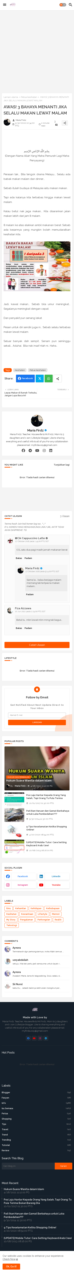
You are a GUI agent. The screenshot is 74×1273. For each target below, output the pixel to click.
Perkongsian (44, 920)
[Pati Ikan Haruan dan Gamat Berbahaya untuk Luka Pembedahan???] (14, 815)
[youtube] (37, 450)
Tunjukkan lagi (62, 464)
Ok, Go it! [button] (11, 1266)
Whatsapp (49, 378)
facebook (23, 876)
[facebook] (23, 450)
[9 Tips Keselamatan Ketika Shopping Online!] (14, 831)
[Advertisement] (37, 51)
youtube (56, 885)
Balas (19, 558)
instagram (23, 885)
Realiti (58, 920)
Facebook (27, 378)
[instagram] (44, 450)
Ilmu (8, 908)
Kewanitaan (27, 914)
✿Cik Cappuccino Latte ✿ (31, 538)
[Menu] (4, 4)
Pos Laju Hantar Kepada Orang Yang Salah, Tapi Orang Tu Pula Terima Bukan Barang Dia (46, 798)
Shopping (36, 1119)
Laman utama (11, 97)
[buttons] (28, 1038)
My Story (10, 920)
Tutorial (36, 1145)
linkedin (56, 876)
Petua (36, 1113)
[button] (62, 5)
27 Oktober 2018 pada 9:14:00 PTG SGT (42, 571)
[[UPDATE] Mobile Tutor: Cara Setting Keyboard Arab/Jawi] (14, 846)
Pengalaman (26, 920)
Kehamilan (20, 908)
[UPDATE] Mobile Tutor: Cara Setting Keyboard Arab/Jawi (46, 844)
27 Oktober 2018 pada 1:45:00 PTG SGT (32, 541)
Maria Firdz (35, 430)
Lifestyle (42, 914)
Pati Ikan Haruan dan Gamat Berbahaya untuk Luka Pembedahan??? (47, 812)
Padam (28, 558)
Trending (36, 1140)
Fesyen (36, 1098)
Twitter (40, 378)
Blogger (36, 1092)
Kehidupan (36, 908)
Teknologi (11, 925)
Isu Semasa (36, 1108)
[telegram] (30, 450)
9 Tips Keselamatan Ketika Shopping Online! (46, 828)
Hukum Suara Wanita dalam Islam (24, 1189)
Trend (36, 1135)
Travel (36, 1129)
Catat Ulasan (37, 645)
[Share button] (58, 378)
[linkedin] (50, 450)
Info (36, 1103)
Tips (36, 1124)
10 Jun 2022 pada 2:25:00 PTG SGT (30, 611)
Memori (56, 914)
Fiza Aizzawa (23, 608)
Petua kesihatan (29, 97)
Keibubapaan (53, 908)
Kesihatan (20, 370)
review (36, 1150)
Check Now (9, 1259)
